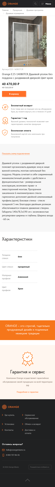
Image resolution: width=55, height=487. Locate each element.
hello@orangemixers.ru (15, 450)
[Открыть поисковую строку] (35, 4)
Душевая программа (34, 10)
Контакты (9, 430)
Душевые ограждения (15, 13)
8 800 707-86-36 (13, 455)
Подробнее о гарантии (27, 392)
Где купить (9, 415)
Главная (5, 10)
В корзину (14, 94)
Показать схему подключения (16, 153)
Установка (9, 424)
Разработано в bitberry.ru (39, 467)
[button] (24, 64)
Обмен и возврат (33, 424)
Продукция (17, 10)
